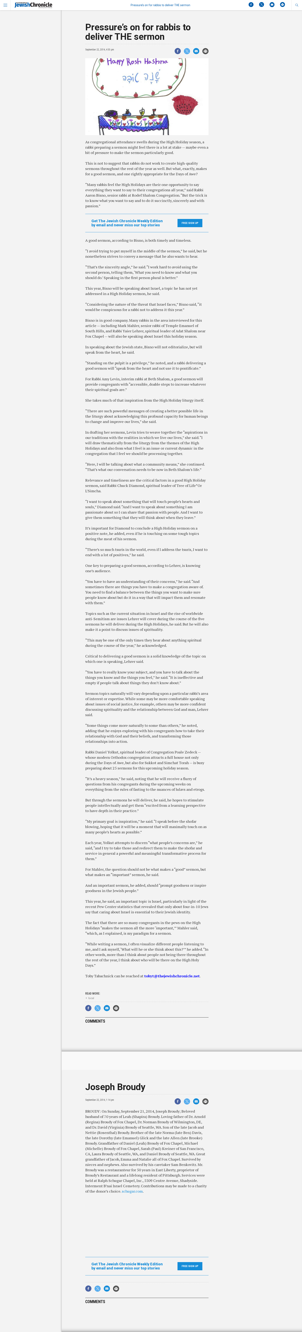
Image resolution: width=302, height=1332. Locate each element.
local (91, 998)
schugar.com (132, 1191)
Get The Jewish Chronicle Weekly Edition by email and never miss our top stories (127, 223)
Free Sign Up (190, 223)
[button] (297, 5)
